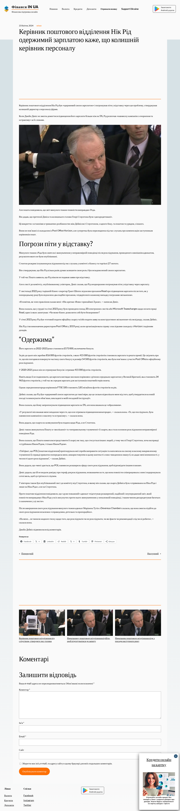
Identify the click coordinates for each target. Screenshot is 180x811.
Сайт (21, 749)
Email (22, 736)
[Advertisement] (90, 76)
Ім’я (21, 722)
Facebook (28, 795)
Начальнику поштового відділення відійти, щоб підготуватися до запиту (88, 639)
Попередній (27, 553)
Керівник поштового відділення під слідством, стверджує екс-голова (37, 639)
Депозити (9, 805)
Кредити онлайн (159, 759)
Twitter (27, 805)
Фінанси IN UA (25, 6)
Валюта (8, 795)
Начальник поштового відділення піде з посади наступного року (135, 639)
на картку (159, 764)
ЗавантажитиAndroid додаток (167, 8)
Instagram (28, 800)
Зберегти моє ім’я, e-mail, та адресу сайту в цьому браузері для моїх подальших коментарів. (67, 763)
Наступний (153, 553)
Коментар (24, 689)
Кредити (8, 800)
